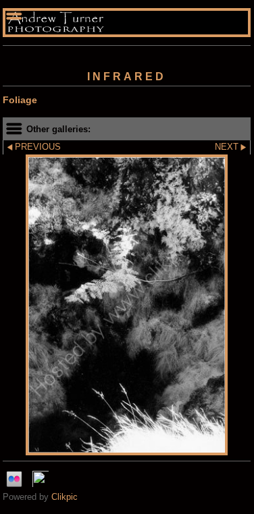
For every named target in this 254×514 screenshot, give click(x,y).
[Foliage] (127, 304)
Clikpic (64, 497)
